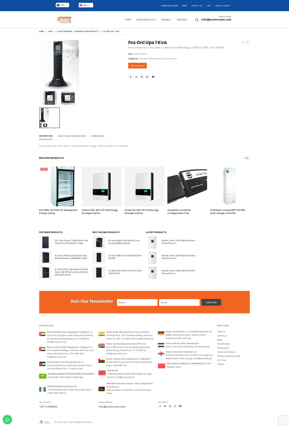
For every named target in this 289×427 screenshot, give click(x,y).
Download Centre (169, 6)
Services (181, 19)
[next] (248, 42)
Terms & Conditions (226, 352)
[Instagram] (175, 406)
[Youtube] (180, 406)
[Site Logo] (64, 19)
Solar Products (145, 19)
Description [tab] (46, 136)
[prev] (243, 42)
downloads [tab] (98, 136)
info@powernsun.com (111, 406)
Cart (209, 6)
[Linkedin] (170, 406)
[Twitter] (165, 406)
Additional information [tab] (72, 136)
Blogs (219, 339)
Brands (166, 19)
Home (128, 19)
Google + (147, 76)
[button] (197, 20)
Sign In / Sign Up (222, 6)
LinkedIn (142, 76)
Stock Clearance (170, 58)
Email (153, 76)
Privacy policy (223, 348)
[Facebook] (160, 406)
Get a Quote (137, 65)
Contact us (222, 335)
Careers (220, 364)
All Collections (223, 344)
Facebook (130, 76)
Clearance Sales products (150, 58)
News (184, 6)
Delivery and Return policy (228, 356)
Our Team (221, 360)
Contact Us (196, 6)
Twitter (136, 76)
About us (221, 331)
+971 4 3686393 (48, 406)
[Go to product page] (102, 186)
